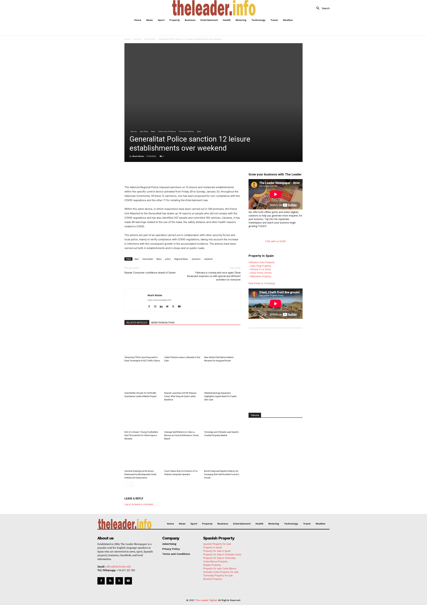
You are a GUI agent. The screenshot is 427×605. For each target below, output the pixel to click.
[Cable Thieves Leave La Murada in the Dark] (182, 342)
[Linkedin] (171, 171)
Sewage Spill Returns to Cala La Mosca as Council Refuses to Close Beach (181, 435)
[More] (194, 171)
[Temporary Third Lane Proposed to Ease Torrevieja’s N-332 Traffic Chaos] (142, 342)
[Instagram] (156, 307)
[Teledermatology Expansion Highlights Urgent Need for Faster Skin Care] (222, 377)
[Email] (186, 171)
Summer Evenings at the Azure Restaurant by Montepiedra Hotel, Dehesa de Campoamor (140, 474)
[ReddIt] (179, 171)
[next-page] (132, 484)
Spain (199, 131)
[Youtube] (180, 307)
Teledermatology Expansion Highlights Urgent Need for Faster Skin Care (220, 396)
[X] (156, 171)
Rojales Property (212, 564)
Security (137, 39)
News (153, 131)
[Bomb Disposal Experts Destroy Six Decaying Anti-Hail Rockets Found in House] (222, 455)
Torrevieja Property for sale (218, 575)
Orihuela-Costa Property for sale (220, 571)
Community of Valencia (167, 131)
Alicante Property (212, 578)
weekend (208, 259)
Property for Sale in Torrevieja (219, 557)
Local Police (149, 39)
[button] (322, 8)
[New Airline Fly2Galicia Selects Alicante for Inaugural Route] (222, 342)
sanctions (196, 259)
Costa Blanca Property (215, 561)
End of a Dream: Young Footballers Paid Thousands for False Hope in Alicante (141, 435)
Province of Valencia (186, 131)
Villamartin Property (260, 276)
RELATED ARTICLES (136, 322)
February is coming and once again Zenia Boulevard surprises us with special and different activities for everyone (214, 276)
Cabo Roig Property (260, 265)
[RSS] (110, 580)
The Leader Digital (206, 600)
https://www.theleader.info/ (159, 300)
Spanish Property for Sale (217, 543)
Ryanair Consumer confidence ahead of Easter (150, 272)
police (168, 259)
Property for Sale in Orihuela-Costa (222, 554)
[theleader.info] (214, 8)
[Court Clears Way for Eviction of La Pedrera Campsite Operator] (182, 455)
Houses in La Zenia (260, 269)
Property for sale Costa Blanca (219, 568)
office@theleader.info (118, 566)
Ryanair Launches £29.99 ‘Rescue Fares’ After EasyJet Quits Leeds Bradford (180, 396)
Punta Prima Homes (261, 272)
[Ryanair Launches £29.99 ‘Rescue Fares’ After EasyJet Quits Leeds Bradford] (182, 377)
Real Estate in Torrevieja (262, 283)
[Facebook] (148, 171)
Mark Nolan (138, 156)
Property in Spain (212, 547)
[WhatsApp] (163, 171)
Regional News (181, 259)
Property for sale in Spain (217, 550)
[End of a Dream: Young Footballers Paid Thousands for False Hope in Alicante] (142, 416)
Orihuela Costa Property (262, 262)
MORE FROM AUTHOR (162, 322)
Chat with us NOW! (275, 241)
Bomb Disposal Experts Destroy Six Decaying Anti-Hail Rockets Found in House (221, 474)
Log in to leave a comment (138, 504)
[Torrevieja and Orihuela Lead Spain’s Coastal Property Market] (222, 416)
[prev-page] (126, 484)
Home (127, 39)
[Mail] (168, 307)
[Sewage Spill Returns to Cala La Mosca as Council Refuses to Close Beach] (182, 416)
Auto (137, 259)
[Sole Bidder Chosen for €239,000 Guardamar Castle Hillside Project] (142, 377)
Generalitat (147, 259)
